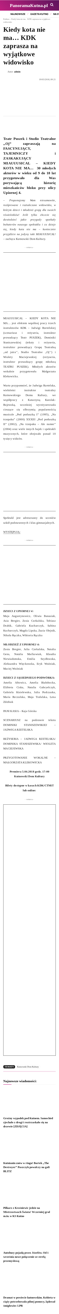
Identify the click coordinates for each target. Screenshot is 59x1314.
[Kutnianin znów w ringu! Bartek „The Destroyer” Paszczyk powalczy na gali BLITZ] (29, 1146)
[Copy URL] (36, 123)
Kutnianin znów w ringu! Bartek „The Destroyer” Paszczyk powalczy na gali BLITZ (26, 1167)
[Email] (29, 123)
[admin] (5, 71)
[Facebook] (6, 123)
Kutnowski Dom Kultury (28, 1066)
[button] (52, 5)
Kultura (6, 19)
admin (17, 72)
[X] (14, 123)
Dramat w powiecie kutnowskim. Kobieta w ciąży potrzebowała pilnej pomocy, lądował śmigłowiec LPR (29, 1301)
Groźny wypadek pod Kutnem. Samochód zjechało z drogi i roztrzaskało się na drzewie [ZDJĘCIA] (28, 1122)
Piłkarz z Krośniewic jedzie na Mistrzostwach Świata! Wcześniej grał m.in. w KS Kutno (26, 1212)
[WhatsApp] (21, 123)
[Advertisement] (29, 282)
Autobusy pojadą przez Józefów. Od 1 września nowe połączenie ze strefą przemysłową (26, 1256)
